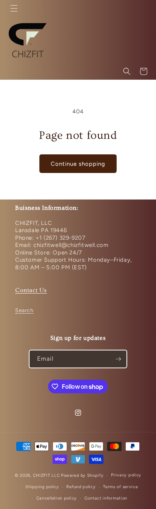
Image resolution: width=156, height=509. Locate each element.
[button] (14, 8)
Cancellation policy (56, 498)
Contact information (105, 498)
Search (24, 310)
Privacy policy (126, 475)
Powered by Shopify (82, 475)
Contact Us (31, 290)
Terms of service (120, 486)
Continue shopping (78, 163)
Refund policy (80, 486)
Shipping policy (42, 486)
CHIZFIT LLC (46, 475)
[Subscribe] (118, 359)
